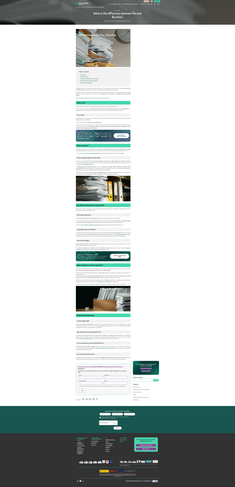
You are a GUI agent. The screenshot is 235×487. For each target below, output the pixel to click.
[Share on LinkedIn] (90, 399)
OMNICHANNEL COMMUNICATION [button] (130, 4)
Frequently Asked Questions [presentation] (86, 82)
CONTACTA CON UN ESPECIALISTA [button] (146, 368)
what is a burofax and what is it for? (93, 153)
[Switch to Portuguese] (148, 1)
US (106, 438)
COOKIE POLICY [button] (147, 481)
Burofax (134, 394)
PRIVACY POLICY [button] (138, 481)
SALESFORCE (123, 440)
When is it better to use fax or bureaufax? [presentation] (89, 80)
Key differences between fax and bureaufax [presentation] (89, 78)
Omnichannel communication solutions (140, 397)
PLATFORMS (123, 438)
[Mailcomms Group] (83, 4)
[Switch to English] (146, 1)
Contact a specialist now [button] (119, 256)
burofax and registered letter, (86, 338)
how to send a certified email (94, 122)
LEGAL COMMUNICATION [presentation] (114, 4)
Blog (158, 4)
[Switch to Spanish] (144, 1)
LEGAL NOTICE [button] (129, 481)
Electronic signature (137, 392)
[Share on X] (93, 399)
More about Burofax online (121, 135)
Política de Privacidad (124, 416)
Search (156, 380)
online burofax (81, 166)
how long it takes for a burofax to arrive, (94, 224)
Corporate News (136, 386)
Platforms (143, 4)
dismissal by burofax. (88, 164)
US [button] (154, 4)
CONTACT (157, 1)
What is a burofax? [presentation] (84, 76)
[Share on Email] (87, 399)
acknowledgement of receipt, (123, 234)
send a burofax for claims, (94, 277)
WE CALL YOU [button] (146, 449)
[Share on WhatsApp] (83, 399)
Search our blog (137, 377)
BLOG (121, 441)
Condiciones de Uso (114, 416)
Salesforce (150, 4)
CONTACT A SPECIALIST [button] (146, 445)
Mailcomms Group (76, 7)
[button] (115, 4)
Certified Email (136, 399)
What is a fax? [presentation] (83, 74)
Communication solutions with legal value (141, 389)
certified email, (107, 281)
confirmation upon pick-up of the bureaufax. (105, 348)
